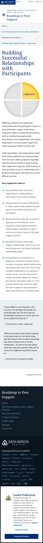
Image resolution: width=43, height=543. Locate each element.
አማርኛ (14, 454)
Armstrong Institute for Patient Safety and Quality (22, 11)
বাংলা (16, 469)
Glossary (6, 424)
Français (34, 454)
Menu (19, 2)
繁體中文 (24, 454)
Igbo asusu (27, 465)
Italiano (5, 461)
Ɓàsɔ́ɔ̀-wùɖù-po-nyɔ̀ (10, 465)
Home (4, 26)
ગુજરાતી (25, 476)
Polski (4, 476)
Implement (32, 43)
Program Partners (10, 417)
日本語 (24, 469)
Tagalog (5, 458)
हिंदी (30, 479)
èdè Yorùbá (7, 469)
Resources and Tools (11, 413)
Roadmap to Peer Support (18, 17)
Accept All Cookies (21, 536)
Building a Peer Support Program (14, 43)
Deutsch (29, 472)
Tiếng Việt (16, 461)
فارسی (23, 479)
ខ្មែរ (13, 483)
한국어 (32, 469)
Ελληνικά (14, 476)
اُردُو (15, 479)
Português (27, 458)
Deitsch (5, 483)
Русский (15, 458)
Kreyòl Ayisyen (8, 472)
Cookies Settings (21, 530)
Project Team (8, 421)
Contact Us (7, 428)
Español (5, 454)
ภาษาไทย (6, 479)
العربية (20, 472)
